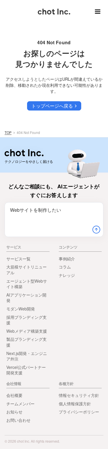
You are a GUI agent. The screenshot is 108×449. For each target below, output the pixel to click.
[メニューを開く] (96, 11)
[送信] (96, 229)
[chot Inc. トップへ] (24, 152)
